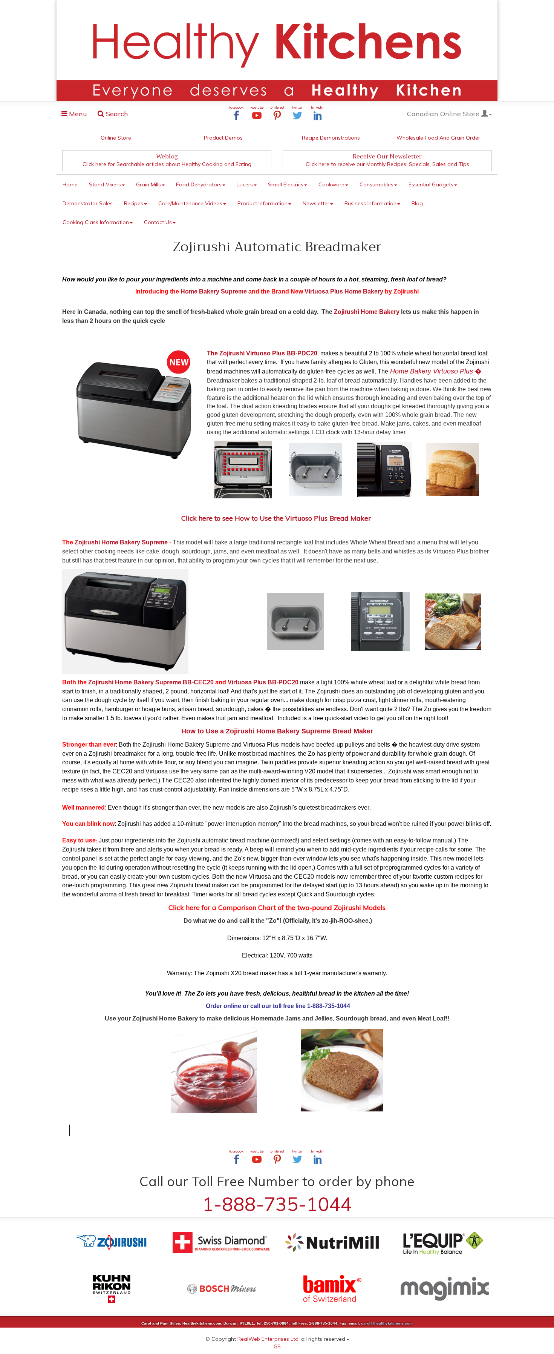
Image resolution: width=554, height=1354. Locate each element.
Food (199, 184)
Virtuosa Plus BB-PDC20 (263, 682)
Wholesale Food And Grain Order (438, 137)
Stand (105, 184)
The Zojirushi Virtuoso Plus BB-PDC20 (262, 353)
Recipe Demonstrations (331, 137)
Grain (148, 184)
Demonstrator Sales (88, 203)
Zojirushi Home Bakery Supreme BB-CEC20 (151, 682)
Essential (431, 184)
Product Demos (223, 137)
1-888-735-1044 (277, 1204)
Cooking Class (96, 222)
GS (277, 1346)
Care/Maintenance (190, 203)
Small (285, 184)
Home (70, 184)
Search (116, 113)
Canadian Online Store (444, 113)
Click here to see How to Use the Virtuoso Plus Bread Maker (277, 518)
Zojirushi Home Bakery (366, 312)
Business (370, 203)
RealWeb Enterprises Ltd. (268, 1339)
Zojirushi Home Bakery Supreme (121, 542)
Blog (417, 203)
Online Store (116, 137)
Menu (76, 115)
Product (262, 203)
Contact (158, 222)
